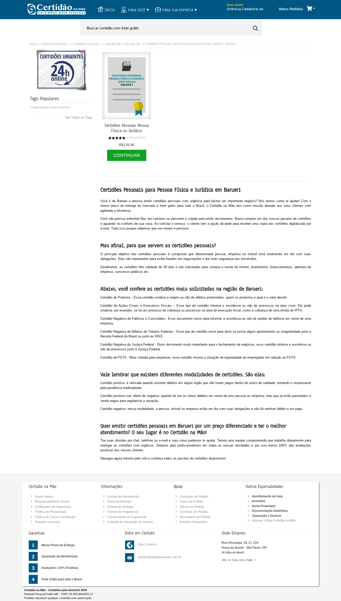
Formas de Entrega (120, 507)
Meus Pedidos (291, 8)
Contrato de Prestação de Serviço (130, 522)
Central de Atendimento (123, 496)
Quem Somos (44, 496)
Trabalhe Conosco (47, 522)
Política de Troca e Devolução (55, 517)
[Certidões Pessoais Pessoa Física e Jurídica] (126, 85)
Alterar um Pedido (192, 507)
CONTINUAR (126, 155)
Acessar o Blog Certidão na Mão (274, 520)
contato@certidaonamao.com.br (159, 557)
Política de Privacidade (50, 512)
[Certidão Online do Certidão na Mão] (56, 9)
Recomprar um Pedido (195, 517)
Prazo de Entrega (119, 501)
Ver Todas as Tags (78, 117)
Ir (256, 28)
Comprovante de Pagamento (127, 517)
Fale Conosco (147, 544)
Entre (232, 8)
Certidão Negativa (39, 107)
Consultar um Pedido (194, 496)
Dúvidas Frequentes (193, 522)
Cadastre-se (252, 8)
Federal (53, 107)
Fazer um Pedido (191, 501)
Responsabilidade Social (52, 501)
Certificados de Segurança (53, 507)
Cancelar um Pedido (194, 512)
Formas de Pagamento (122, 512)
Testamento (64, 107)
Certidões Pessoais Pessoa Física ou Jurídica (127, 128)
